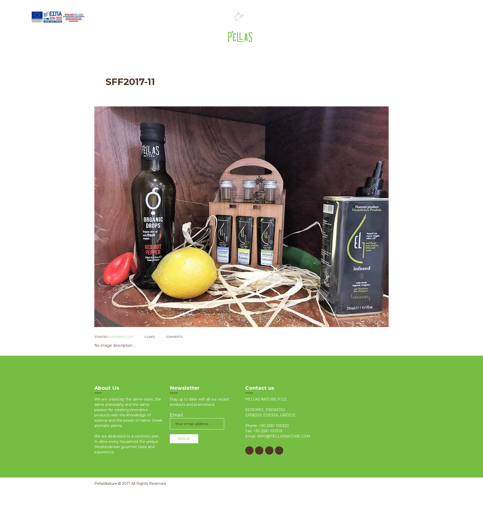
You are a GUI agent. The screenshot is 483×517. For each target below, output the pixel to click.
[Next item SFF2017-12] (315, 216)
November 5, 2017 (121, 337)
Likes (150, 337)
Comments (173, 337)
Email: (177, 415)
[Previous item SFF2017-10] (168, 216)
